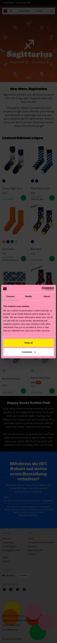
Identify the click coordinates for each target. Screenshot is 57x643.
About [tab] (47, 296)
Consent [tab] (10, 296)
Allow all (28, 343)
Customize (27, 352)
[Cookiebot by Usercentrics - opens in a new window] (42, 288)
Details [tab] (28, 296)
